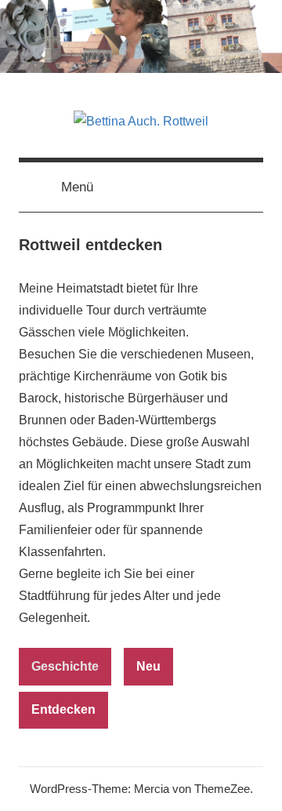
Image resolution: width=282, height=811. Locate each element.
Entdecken (63, 709)
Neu (148, 666)
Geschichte (65, 666)
